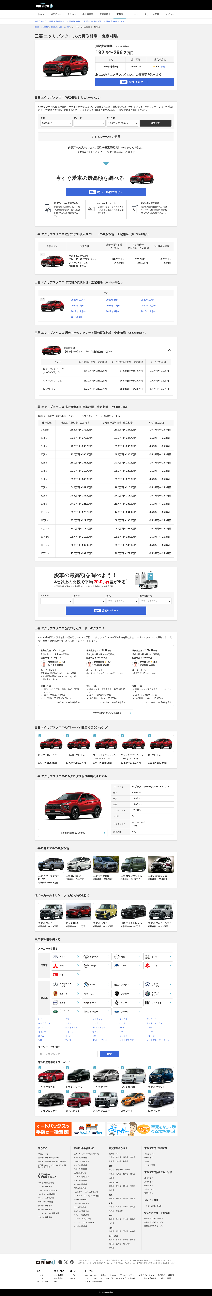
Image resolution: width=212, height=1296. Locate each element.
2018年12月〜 (148, 311)
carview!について (91, 1275)
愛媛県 (125, 1231)
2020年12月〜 (148, 305)
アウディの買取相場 (81, 1203)
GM (121, 1031)
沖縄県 (111, 1248)
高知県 (132, 1231)
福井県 (111, 1190)
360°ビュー (55, 14)
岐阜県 (118, 1199)
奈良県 (111, 1211)
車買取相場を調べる (56, 21)
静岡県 (125, 1199)
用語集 (147, 1161)
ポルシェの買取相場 (81, 1211)
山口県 (111, 1223)
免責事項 (170, 1275)
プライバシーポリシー (127, 1275)
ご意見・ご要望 (165, 1278)
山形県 (118, 1161)
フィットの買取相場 (46, 1198)
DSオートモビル (99, 1040)
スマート (69, 1019)
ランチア (124, 1036)
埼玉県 (127, 1170)
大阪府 (111, 1207)
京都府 (125, 1207)
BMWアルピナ (98, 1027)
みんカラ (73, 1278)
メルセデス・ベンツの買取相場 (86, 1192)
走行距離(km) (146, 595)
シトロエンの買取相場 (82, 1219)
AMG (122, 1027)
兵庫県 (118, 1207)
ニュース (133, 14)
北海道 (111, 1157)
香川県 (118, 1231)
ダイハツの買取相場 (81, 1177)
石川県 (132, 1186)
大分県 (111, 1244)
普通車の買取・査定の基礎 (48, 1158)
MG (94, 1036)
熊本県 (132, 1240)
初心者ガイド (149, 1154)
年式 (43, 118)
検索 (109, 1054)
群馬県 (132, 1174)
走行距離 (111, 118)
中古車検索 (87, 14)
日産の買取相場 (80, 1173)
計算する (155, 123)
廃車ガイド (148, 1158)
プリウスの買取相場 (46, 1183)
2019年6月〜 (112, 311)
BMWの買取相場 (80, 1200)
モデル (77, 595)
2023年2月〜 (112, 300)
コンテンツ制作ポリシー (94, 1278)
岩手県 (125, 1157)
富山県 (125, 1186)
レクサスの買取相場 (81, 1161)
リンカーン (97, 1023)
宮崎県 (118, 1244)
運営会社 (104, 1275)
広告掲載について (135, 1278)
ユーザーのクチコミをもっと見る (106, 712)
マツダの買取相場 (80, 1180)
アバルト (69, 1040)
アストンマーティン (156, 1023)
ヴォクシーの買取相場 (47, 1194)
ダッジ (41, 1027)
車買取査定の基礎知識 (92, 21)
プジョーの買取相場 (81, 1215)
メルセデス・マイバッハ (158, 1040)
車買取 (120, 14)
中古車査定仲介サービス (153, 1218)
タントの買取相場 (45, 1206)
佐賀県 (118, 1240)
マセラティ (125, 1019)
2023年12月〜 (78, 300)
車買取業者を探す (74, 21)
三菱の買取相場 (80, 1188)
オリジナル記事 (151, 14)
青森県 (118, 1157)
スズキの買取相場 (80, 1169)
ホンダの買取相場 (80, 1165)
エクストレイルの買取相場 (48, 1213)
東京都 (111, 1170)
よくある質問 (149, 1165)
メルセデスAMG (127, 1040)
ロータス (151, 1027)
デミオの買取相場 (45, 1217)
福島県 (125, 1161)
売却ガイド (148, 1186)
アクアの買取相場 (45, 1187)
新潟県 (111, 1186)
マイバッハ (70, 1031)
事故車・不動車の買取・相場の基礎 (52, 1161)
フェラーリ (152, 1019)
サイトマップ (120, 1278)
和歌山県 (119, 1211)
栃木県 (125, 1174)
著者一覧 (109, 1278)
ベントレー (125, 1023)
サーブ (95, 1031)
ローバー (69, 1036)
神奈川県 (119, 1170)
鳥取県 (111, 1219)
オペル (41, 1036)
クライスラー (71, 1027)
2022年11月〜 (148, 300)
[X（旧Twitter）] (66, 1262)
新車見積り (105, 14)
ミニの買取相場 (80, 1207)
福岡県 (111, 1240)
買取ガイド (148, 1182)
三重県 (132, 1199)
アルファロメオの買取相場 (84, 1223)
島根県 (118, 1219)
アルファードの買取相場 (47, 1190)
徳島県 (111, 1231)
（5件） (163, 67)
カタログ (71, 14)
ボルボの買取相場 (80, 1226)
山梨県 (111, 1178)
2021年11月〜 (113, 305)
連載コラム (148, 1193)
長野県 (118, 1186)
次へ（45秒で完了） (106, 192)
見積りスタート (135, 82)
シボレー (69, 1023)
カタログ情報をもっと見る (73, 833)
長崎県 (125, 1240)
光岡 (40, 1040)
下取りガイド (149, 1189)
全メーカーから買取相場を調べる (87, 1154)
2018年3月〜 (77, 317)
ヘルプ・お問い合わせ (153, 1206)
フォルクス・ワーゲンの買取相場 (87, 1196)
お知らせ (113, 1275)
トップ (41, 14)
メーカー (45, 595)
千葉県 (111, 1174)
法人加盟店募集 (150, 1278)
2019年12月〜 (78, 311)
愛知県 (111, 1199)
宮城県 (132, 1157)
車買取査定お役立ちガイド (114, 21)
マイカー (170, 14)
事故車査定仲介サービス (153, 1222)
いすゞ (41, 1019)
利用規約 (161, 1275)
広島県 (132, 1219)
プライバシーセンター (147, 1275)
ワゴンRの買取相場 (45, 1202)
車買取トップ (40, 21)
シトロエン (97, 1019)
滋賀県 (132, 1207)
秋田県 (111, 1161)
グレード (78, 118)
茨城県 (118, 1174)
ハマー (150, 1031)
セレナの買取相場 (45, 1210)
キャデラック (44, 1023)
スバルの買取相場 (80, 1184)
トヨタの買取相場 (80, 1158)
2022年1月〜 (77, 305)
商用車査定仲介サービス (153, 1226)
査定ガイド (148, 1178)
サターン (151, 1036)
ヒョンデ (42, 1031)
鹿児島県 (126, 1244)
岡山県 (125, 1219)
